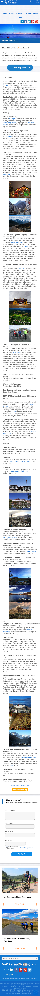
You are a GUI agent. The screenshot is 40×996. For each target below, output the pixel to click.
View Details (20, 904)
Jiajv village (17, 352)
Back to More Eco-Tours (20, 785)
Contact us (12, 986)
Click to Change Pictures (27, 848)
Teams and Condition (24, 986)
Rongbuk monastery (29, 757)
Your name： (10, 823)
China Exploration (11, 2)
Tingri (11, 765)
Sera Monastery (25, 461)
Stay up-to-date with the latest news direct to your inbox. (20, 978)
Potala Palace (14, 461)
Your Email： (10, 832)
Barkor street (25, 471)
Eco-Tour (27, 13)
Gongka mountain (16, 242)
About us (4, 986)
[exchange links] (20, 790)
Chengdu (12, 119)
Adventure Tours (15, 13)
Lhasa (14, 412)
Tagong (26, 246)
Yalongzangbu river (10, 537)
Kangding (8, 137)
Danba (21, 268)
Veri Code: (9, 840)
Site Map (23, 988)
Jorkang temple (14, 471)
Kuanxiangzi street (9, 123)
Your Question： (11, 810)
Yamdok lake (31, 551)
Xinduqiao (6, 174)
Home (4, 13)
